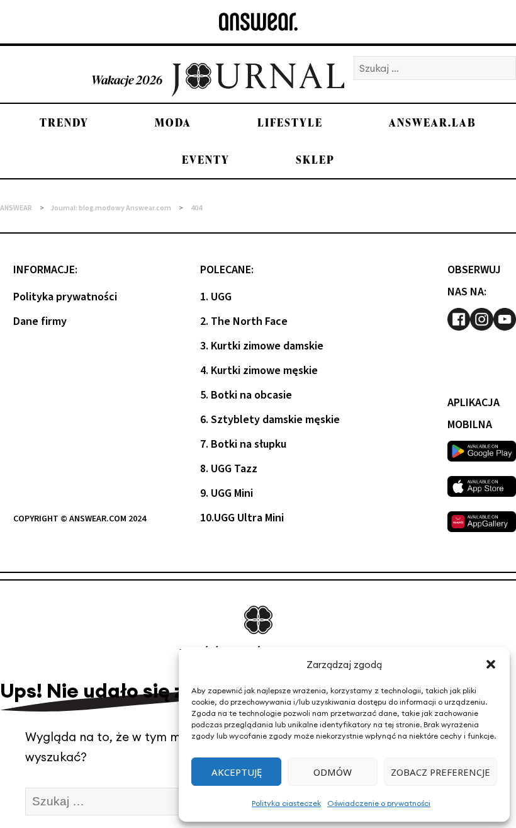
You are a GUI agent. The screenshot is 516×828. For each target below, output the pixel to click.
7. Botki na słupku (243, 444)
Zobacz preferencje (440, 772)
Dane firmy (40, 321)
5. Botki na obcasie (246, 395)
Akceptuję (236, 772)
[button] (491, 664)
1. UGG (216, 297)
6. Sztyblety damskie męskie (270, 420)
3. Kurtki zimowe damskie (261, 346)
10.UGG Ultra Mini (242, 518)
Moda (173, 122)
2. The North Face (244, 321)
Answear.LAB (432, 122)
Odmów (332, 772)
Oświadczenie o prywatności (378, 803)
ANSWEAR (16, 208)
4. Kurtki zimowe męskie (259, 370)
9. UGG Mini (226, 493)
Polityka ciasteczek (286, 803)
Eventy (206, 159)
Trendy (64, 122)
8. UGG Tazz (228, 469)
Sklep (315, 159)
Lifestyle (290, 122)
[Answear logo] (258, 22)
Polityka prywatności (65, 297)
